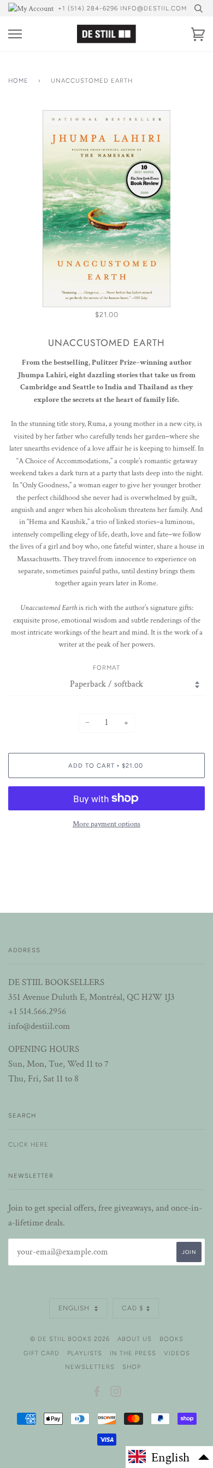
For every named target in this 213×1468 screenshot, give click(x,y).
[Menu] (15, 34)
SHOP (131, 1367)
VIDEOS (177, 1353)
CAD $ (133, 1308)
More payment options (106, 824)
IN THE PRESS (133, 1353)
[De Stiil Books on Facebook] (97, 1393)
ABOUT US (134, 1339)
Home (18, 80)
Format (106, 667)
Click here (28, 1144)
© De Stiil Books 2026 (70, 1339)
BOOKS (171, 1339)
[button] (169, 1457)
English (75, 1308)
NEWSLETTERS (90, 1367)
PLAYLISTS (84, 1353)
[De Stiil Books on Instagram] (116, 1393)
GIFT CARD (41, 1353)
